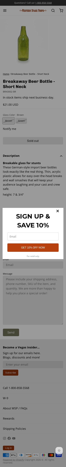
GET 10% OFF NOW (33, 247)
